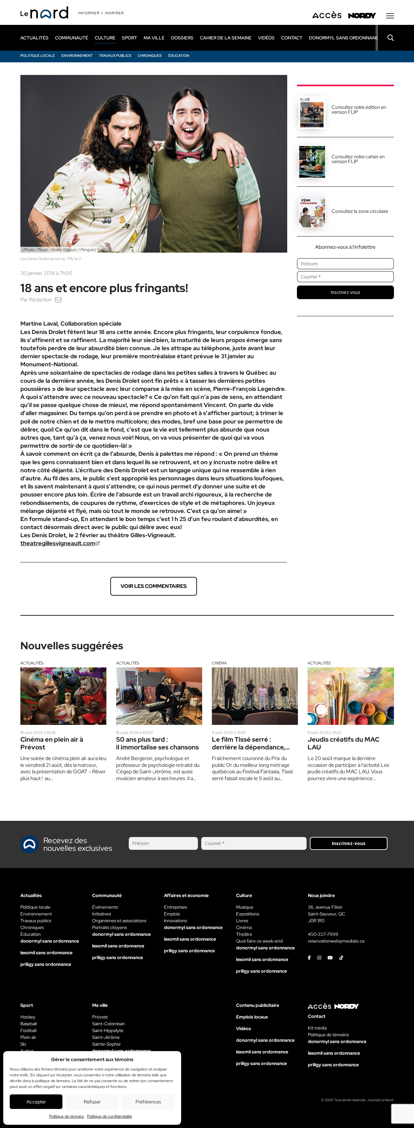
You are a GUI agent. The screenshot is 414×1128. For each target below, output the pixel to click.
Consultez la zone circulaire (360, 211)
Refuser (92, 1102)
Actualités (31, 663)
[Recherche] (386, 38)
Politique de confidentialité (109, 1116)
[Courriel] (58, 299)
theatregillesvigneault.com (57, 543)
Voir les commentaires (154, 586)
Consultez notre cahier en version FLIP (358, 159)
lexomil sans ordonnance (46, 953)
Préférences (148, 1102)
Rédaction (40, 299)
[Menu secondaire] (390, 15)
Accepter (36, 1102)
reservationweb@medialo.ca (336, 941)
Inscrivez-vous (345, 292)
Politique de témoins (66, 1116)
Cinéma (219, 663)
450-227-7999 (323, 934)
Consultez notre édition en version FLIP (359, 109)
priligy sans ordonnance (45, 964)
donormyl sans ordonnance (345, 38)
